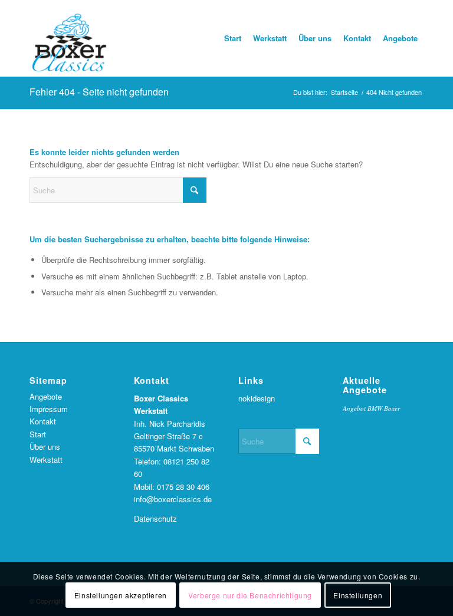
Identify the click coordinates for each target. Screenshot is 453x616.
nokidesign (256, 398)
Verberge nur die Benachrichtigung (250, 595)
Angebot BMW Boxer (371, 408)
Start (37, 434)
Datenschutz (155, 518)
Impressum (48, 408)
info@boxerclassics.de (173, 499)
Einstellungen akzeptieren (120, 595)
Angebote (45, 396)
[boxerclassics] (69, 38)
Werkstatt (46, 459)
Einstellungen (357, 595)
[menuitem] (232, 38)
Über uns (44, 446)
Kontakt (42, 421)
